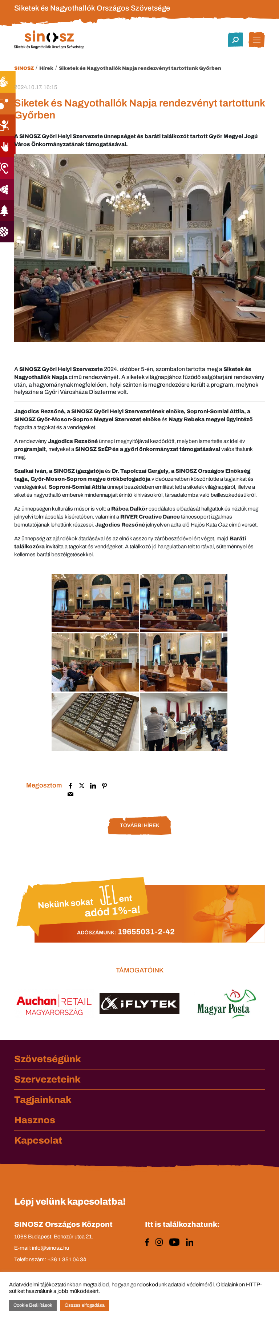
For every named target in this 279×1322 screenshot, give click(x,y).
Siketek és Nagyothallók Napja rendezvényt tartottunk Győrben (140, 68)
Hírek (46, 68)
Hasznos (34, 1120)
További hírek (139, 825)
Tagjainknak (43, 1100)
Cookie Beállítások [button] (32, 1305)
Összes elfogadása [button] (85, 1305)
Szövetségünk (47, 1059)
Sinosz (24, 68)
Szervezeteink (47, 1079)
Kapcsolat (38, 1140)
